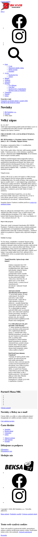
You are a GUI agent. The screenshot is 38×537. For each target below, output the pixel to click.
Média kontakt (13, 69)
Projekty (7, 83)
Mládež (7, 78)
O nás (10, 66)
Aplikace (7, 80)
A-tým (7, 73)
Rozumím (4, 535)
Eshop (7, 96)
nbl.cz (2, 11)
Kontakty (11, 71)
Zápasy (11, 76)
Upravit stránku (5, 1)
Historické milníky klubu (16, 68)
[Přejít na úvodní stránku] (11, 10)
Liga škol (11, 87)
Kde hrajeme (9, 439)
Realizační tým (13, 75)
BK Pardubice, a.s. (10, 112)
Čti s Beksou (12, 85)
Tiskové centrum (10, 438)
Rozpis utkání (9, 431)
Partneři (7, 94)
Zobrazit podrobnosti (25, 532)
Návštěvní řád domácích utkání (10, 102)
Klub (6, 64)
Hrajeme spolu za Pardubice (17, 90)
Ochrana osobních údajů (29, 514)
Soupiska (7, 429)
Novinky (7, 114)
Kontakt (7, 441)
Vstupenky (8, 92)
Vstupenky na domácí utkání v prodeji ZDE (14, 101)
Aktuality (7, 82)
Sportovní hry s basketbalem (17, 89)
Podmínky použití (15, 514)
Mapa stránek (5, 514)
